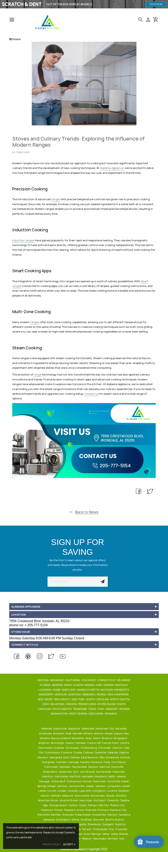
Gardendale (79, 767)
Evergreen (49, 762)
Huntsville (114, 781)
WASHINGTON (59, 713)
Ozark (83, 805)
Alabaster (74, 728)
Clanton (117, 748)
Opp (45, 805)
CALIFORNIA (73, 680)
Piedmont (47, 810)
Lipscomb (85, 790)
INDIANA (90, 685)
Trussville (121, 829)
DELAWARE (124, 680)
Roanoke (68, 814)
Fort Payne (119, 762)
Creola (78, 752)
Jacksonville (77, 786)
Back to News (86, 511)
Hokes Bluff (58, 781)
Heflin (112, 776)
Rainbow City (118, 810)
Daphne (124, 752)
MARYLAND (69, 689)
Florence (97, 762)
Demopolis (56, 757)
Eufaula (125, 757)
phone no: (28, 625)
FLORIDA (45, 685)
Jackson (62, 786)
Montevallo (98, 795)
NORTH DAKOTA (120, 699)
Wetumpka (100, 838)
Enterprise (113, 757)
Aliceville (121, 728)
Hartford (75, 776)
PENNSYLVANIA (87, 704)
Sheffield (86, 819)
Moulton (121, 795)
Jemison (100, 786)
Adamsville (60, 728)
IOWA (99, 685)
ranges (55, 199)
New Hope (86, 800)
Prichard (103, 810)
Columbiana (52, 752)
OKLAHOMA (57, 704)
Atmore (99, 733)
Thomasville (100, 829)
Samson (112, 814)
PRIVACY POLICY (52, 844)
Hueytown (100, 781)
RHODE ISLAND (107, 704)
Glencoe (104, 767)
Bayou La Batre (61, 738)
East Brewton (90, 757)
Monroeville (82, 795)
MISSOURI (61, 694)
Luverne (112, 790)
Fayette (85, 762)
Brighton (44, 743)
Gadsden (65, 767)
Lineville (73, 790)
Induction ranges (23, 240)
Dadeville (101, 752)
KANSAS (108, 685)
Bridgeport (121, 738)
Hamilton (48, 776)
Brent (97, 738)
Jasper (90, 786)
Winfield (113, 838)
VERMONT (111, 709)
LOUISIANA (45, 689)
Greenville (65, 771)
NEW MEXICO (62, 699)
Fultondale (51, 767)
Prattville (91, 810)
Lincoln (52, 790)
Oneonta (113, 800)
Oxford (73, 805)
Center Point (110, 743)
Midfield (56, 795)
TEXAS (92, 709)
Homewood (74, 781)
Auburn (119, 733)
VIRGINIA (124, 709)
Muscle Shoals (69, 800)
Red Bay (56, 814)
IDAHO (68, 685)
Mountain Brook (48, 800)
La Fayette (114, 786)
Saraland (125, 814)
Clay (127, 748)
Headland (100, 776)
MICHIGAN (107, 689)
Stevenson (94, 824)
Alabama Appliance (112, 168)
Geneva (93, 767)
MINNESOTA (122, 689)
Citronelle (104, 748)
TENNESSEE (80, 709)
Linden (62, 790)
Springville (80, 824)
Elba (102, 757)
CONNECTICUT (106, 680)
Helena (121, 776)
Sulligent (109, 824)
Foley (107, 762)
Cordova (67, 752)
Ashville (78, 733)
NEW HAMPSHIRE (118, 694)
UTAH (101, 709)
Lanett (126, 786)
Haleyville (118, 771)
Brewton (107, 738)
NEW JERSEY (45, 699)
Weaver (87, 838)
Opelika (125, 800)
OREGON (71, 704)
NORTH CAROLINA (97, 699)
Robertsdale (83, 814)
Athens (88, 733)
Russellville (99, 814)
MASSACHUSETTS (88, 689)
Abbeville (47, 728)
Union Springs (92, 834)
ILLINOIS (78, 685)
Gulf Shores (87, 771)
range (37, 374)
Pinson (59, 810)
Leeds (42, 790)
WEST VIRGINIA (78, 713)
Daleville (113, 752)
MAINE (57, 689)
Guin (76, 771)
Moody (110, 795)
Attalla (108, 733)
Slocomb (98, 819)
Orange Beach (58, 805)
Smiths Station (115, 819)
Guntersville (104, 771)
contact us (91, 394)
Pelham (93, 805)
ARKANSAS (57, 680)
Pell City (103, 805)
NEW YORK (78, 699)
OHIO (45, 704)
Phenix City (117, 805)
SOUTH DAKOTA (62, 709)
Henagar (45, 781)
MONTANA (75, 694)
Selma (76, 819)
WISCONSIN (96, 713)
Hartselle (88, 776)
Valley (106, 834)
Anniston (59, 733)
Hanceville (62, 776)
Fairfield (61, 762)
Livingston (99, 790)
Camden (80, 743)
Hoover (87, 781)
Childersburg (89, 748)
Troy (112, 829)
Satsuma (49, 819)
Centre (125, 743)
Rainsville (43, 814)
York (122, 838)
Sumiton (120, 824)
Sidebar (16, 39)
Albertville (88, 728)
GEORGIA (58, 685)
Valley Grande (120, 834)
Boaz (89, 738)
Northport (100, 800)
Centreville (45, 748)
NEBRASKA (89, 694)
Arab (69, 733)
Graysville (117, 767)
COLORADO (88, 680)
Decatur (43, 757)
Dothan (75, 757)
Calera (69, 743)
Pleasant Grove (74, 810)
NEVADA (102, 694)
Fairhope (73, 762)
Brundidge (58, 743)
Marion (45, 795)
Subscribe (103, 582)
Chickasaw (72, 748)
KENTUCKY (121, 685)
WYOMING (110, 713)
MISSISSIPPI (46, 694)
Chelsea (59, 748)
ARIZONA (43, 680)
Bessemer (78, 738)
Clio (41, 752)
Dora (66, 757)
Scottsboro (63, 819)
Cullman (88, 752)
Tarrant (87, 829)
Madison (124, 790)
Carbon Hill (94, 743)
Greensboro (50, 771)
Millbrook (68, 795)
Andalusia (45, 733)
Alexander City (105, 728)
